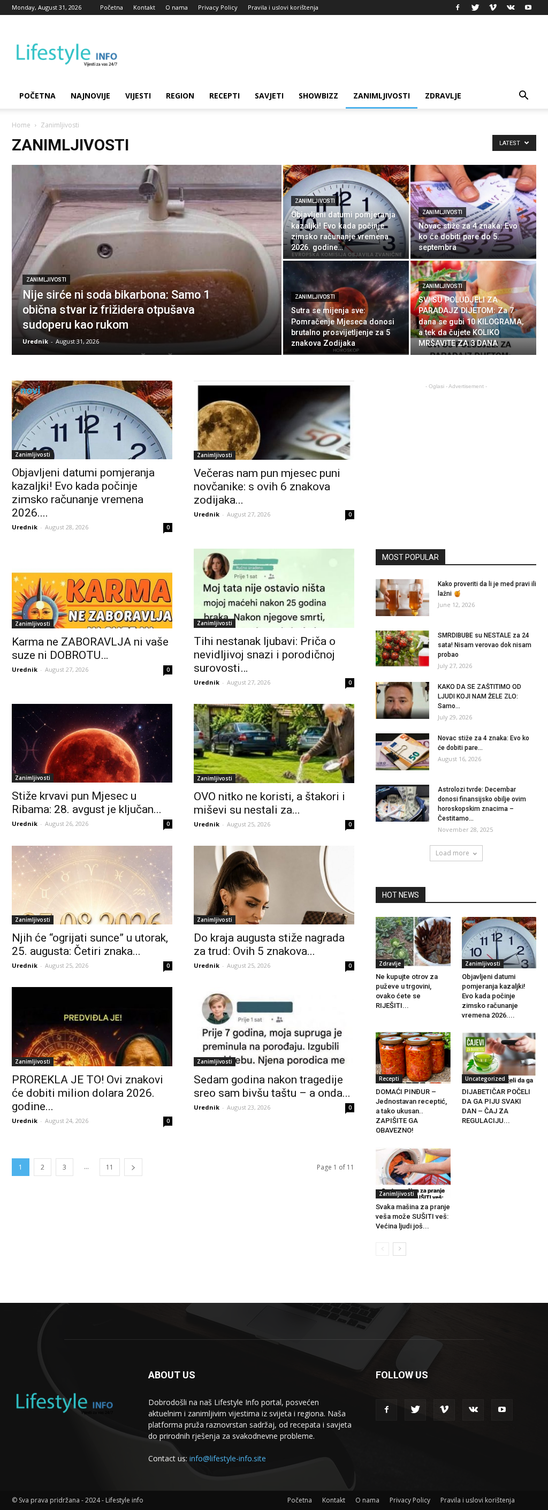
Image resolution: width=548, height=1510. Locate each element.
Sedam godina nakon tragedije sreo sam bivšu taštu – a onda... (272, 1086)
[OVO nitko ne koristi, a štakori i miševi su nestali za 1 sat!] (274, 743)
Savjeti (269, 95)
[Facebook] (458, 7)
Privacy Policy (218, 7)
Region (180, 95)
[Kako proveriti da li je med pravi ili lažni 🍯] (402, 597)
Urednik (35, 341)
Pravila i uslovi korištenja (283, 7)
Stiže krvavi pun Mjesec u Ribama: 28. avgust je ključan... (87, 803)
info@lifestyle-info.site (227, 1458)
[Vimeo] (493, 7)
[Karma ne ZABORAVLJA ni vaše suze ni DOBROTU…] (92, 588)
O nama (176, 7)
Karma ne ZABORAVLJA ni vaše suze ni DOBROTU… (90, 648)
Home (21, 125)
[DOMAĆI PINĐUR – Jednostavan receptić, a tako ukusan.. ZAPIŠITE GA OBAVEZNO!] (413, 1057)
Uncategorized (485, 1078)
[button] (523, 97)
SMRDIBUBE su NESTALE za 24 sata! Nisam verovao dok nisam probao (484, 645)
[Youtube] (528, 7)
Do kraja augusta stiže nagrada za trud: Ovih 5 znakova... (269, 944)
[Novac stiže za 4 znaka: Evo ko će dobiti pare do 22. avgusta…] (402, 751)
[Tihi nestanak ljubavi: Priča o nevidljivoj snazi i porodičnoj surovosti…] (274, 588)
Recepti (224, 95)
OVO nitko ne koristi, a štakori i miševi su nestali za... (269, 803)
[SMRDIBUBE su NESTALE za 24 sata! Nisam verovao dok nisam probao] (402, 649)
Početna (111, 7)
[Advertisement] (462, 459)
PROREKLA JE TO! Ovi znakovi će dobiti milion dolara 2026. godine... (87, 1093)
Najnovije (90, 95)
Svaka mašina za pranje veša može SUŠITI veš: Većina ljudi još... (413, 1216)
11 (109, 1167)
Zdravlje (443, 95)
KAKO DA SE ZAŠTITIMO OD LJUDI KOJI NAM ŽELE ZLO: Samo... (479, 696)
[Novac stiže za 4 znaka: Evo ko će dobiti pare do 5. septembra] (473, 211)
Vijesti (138, 95)
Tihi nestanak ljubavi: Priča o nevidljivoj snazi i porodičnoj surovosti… (265, 654)
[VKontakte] (511, 7)
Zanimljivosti (381, 95)
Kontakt (144, 7)
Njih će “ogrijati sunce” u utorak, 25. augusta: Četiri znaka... (90, 944)
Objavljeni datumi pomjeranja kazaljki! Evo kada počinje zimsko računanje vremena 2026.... (83, 492)
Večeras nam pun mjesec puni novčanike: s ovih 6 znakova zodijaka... (267, 486)
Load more (452, 853)
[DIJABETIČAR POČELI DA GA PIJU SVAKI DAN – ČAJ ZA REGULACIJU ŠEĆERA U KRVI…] (499, 1057)
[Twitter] (475, 7)
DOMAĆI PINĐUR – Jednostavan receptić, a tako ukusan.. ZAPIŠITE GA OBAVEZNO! (411, 1111)
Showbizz (318, 95)
